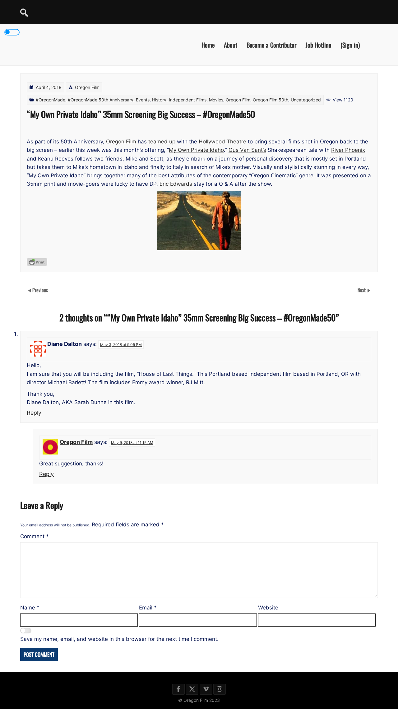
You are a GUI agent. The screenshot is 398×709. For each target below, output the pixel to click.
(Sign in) (350, 44)
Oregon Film (87, 87)
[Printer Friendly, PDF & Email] (37, 262)
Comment (34, 536)
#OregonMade (50, 99)
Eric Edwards (176, 184)
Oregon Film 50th (270, 99)
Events (143, 99)
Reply (34, 412)
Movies (216, 99)
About (230, 44)
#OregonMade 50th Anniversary (100, 99)
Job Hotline (318, 44)
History (159, 99)
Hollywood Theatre (222, 141)
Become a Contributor (271, 44)
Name (29, 607)
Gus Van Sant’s (247, 150)
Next (362, 290)
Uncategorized (306, 99)
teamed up (161, 141)
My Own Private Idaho (196, 150)
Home (208, 44)
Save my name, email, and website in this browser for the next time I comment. (119, 639)
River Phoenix (348, 150)
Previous (40, 290)
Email (148, 607)
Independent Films (187, 99)
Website (268, 607)
